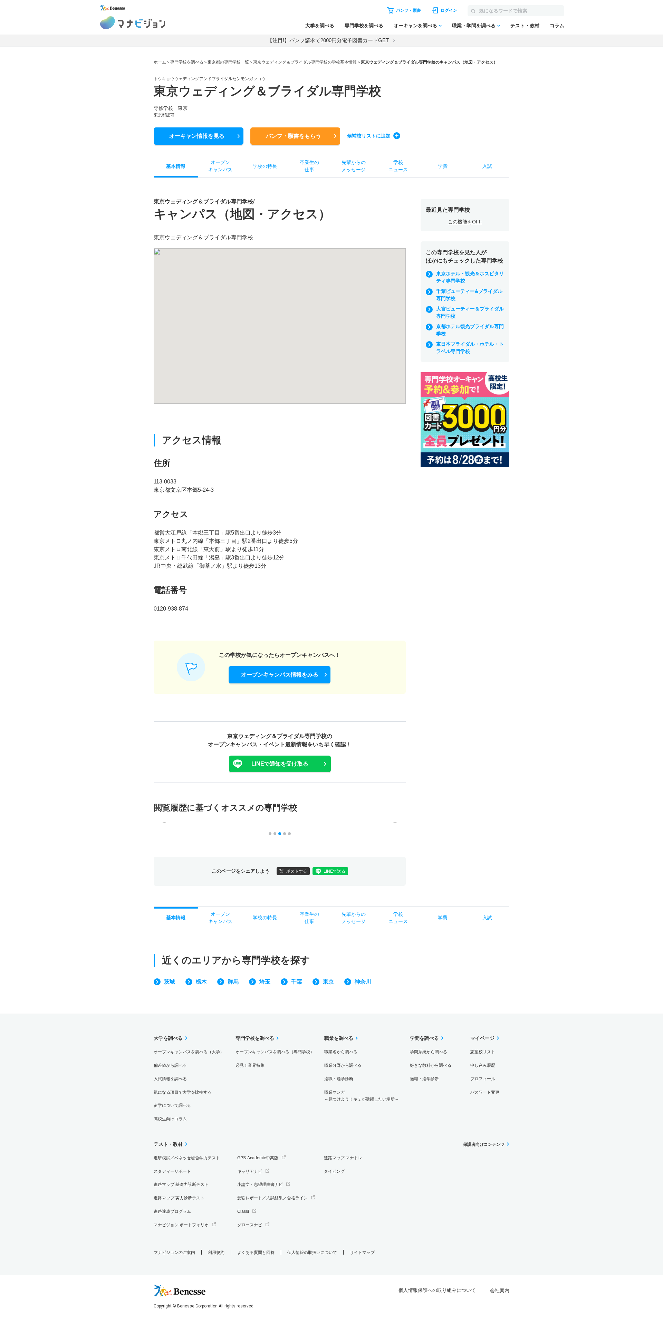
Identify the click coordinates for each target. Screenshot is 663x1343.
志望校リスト (482, 1051)
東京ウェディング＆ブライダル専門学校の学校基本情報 (305, 62)
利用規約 (216, 1252)
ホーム (160, 62)
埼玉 (264, 982)
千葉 (296, 982)
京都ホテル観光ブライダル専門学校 (470, 330)
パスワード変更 (484, 1092)
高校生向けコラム (170, 1118)
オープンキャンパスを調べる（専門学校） (275, 1051)
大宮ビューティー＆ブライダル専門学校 (470, 312)
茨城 (169, 982)
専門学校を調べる (364, 25)
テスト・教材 (524, 25)
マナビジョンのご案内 (174, 1252)
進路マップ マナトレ (343, 1157)
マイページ (482, 1038)
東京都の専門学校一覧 (228, 62)
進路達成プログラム (172, 1211)
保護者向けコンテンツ (484, 1144)
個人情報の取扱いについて (312, 1252)
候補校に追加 (369, 135)
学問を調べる (424, 1038)
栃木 (201, 982)
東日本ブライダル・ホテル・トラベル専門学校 (470, 347)
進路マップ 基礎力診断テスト (181, 1184)
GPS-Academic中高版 (257, 1157)
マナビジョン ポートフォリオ (181, 1224)
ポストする (296, 871)
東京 (328, 982)
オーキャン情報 (196, 136)
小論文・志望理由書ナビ (260, 1184)
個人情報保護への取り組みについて (437, 1290)
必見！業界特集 (250, 1065)
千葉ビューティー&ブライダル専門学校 (469, 294)
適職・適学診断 (338, 1078)
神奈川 (363, 982)
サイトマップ (362, 1252)
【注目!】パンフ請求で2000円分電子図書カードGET (328, 40)
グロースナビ (249, 1224)
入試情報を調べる (170, 1078)
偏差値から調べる (170, 1065)
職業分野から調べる (343, 1065)
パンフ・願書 (293, 136)
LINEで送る (334, 871)
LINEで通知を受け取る (279, 764)
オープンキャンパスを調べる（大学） (189, 1051)
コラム (557, 25)
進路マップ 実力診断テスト (179, 1198)
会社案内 (499, 1290)
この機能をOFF (465, 221)
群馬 (233, 982)
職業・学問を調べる (474, 25)
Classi (243, 1211)
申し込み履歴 (482, 1065)
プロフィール (482, 1078)
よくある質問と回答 (256, 1252)
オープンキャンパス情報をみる (279, 675)
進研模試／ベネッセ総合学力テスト (187, 1157)
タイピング (334, 1171)
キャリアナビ (249, 1171)
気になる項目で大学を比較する (183, 1092)
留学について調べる (172, 1105)
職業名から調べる (340, 1051)
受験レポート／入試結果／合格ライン (272, 1198)
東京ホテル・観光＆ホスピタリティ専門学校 (470, 277)
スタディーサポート (172, 1171)
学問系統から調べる (428, 1051)
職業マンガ (361, 1096)
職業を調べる (338, 1038)
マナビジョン (132, 22)
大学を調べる (319, 25)
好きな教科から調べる (430, 1065)
